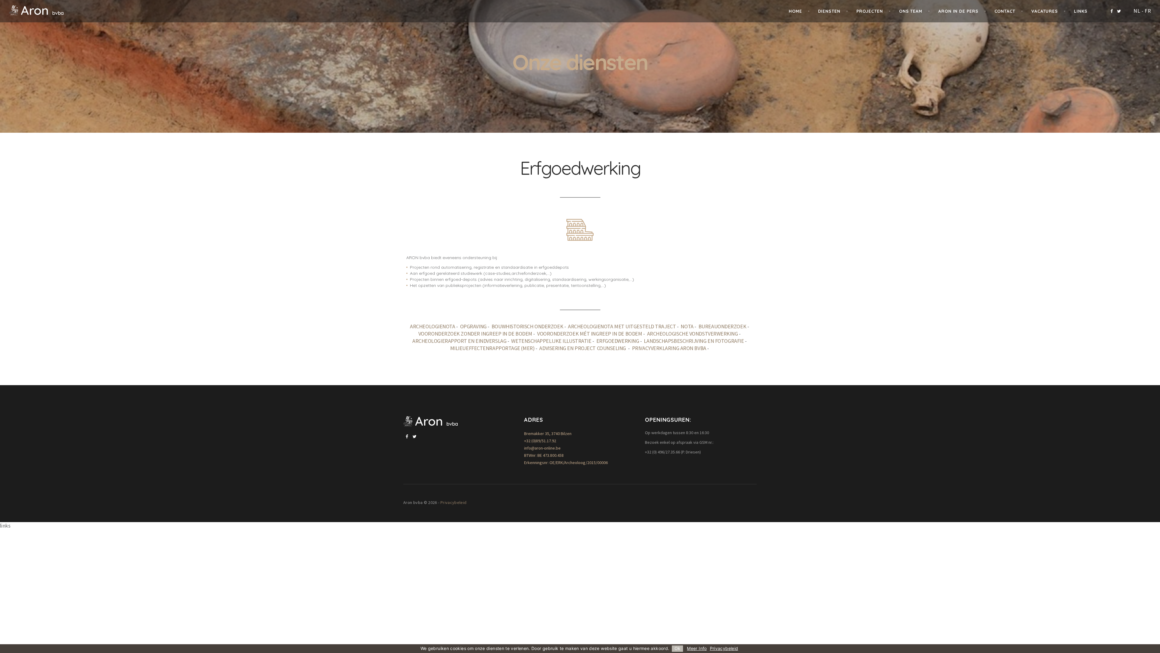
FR (1148, 10)
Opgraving (473, 326)
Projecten (869, 11)
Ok (677, 648)
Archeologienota (432, 326)
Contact (1004, 11)
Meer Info (697, 648)
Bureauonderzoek (722, 326)
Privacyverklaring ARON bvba (669, 348)
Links (1081, 11)
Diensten (829, 11)
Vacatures (1044, 11)
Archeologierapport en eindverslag (459, 340)
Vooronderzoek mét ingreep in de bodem (589, 333)
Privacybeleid (453, 502)
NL (1136, 10)
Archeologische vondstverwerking (692, 333)
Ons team (910, 11)
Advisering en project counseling (583, 348)
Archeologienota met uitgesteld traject (622, 326)
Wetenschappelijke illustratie (551, 340)
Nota (687, 326)
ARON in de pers (958, 11)
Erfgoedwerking (617, 340)
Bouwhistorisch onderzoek (527, 326)
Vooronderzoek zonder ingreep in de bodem (475, 333)
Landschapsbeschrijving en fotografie (694, 340)
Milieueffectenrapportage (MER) (492, 348)
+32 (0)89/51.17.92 (540, 440)
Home (795, 11)
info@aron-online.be (542, 448)
